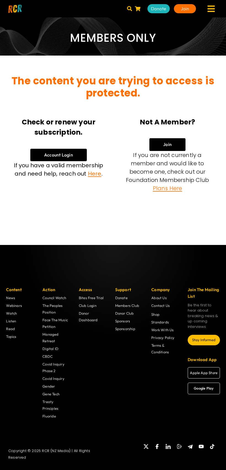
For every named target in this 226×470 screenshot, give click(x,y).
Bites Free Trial (91, 298)
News (10, 298)
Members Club (127, 305)
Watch (11, 313)
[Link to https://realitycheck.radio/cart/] (137, 8)
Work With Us (162, 330)
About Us (159, 298)
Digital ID (50, 348)
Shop (155, 314)
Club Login (87, 305)
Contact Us (160, 305)
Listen (11, 321)
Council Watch (54, 298)
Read (10, 329)
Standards (160, 322)
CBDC (47, 356)
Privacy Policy (162, 337)
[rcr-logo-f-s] (15, 7)
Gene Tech (51, 394)
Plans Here (167, 188)
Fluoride (49, 416)
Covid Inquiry (53, 378)
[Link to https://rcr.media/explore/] (129, 8)
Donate (121, 298)
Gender (48, 386)
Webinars (14, 305)
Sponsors (122, 321)
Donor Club (124, 313)
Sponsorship (125, 329)
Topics (11, 336)
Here (94, 173)
